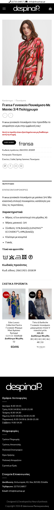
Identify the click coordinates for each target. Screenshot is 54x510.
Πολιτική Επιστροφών (12, 449)
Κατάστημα (7, 100)
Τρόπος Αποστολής (11, 444)
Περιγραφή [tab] (8, 184)
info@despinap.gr (37, 1)
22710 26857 (17, 1)
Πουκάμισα (21, 100)
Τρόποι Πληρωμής (11, 439)
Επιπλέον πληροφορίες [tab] (15, 190)
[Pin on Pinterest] (21, 166)
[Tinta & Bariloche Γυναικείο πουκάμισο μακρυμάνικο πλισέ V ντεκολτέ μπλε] (40, 304)
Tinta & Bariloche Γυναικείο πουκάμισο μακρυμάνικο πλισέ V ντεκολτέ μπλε (40, 326)
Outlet (12, 159)
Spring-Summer (22, 159)
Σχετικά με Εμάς (9, 465)
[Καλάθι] (50, 8)
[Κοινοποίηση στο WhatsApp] (5, 166)
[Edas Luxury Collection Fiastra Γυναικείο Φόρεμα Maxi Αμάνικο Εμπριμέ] (14, 304)
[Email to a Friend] (15, 166)
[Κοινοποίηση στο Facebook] (10, 166)
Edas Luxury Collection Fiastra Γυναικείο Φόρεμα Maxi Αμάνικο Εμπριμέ (14, 327)
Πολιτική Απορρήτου (11, 460)
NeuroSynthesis (39, 501)
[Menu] (4, 8)
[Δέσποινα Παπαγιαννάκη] (27, 8)
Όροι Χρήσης (8, 455)
